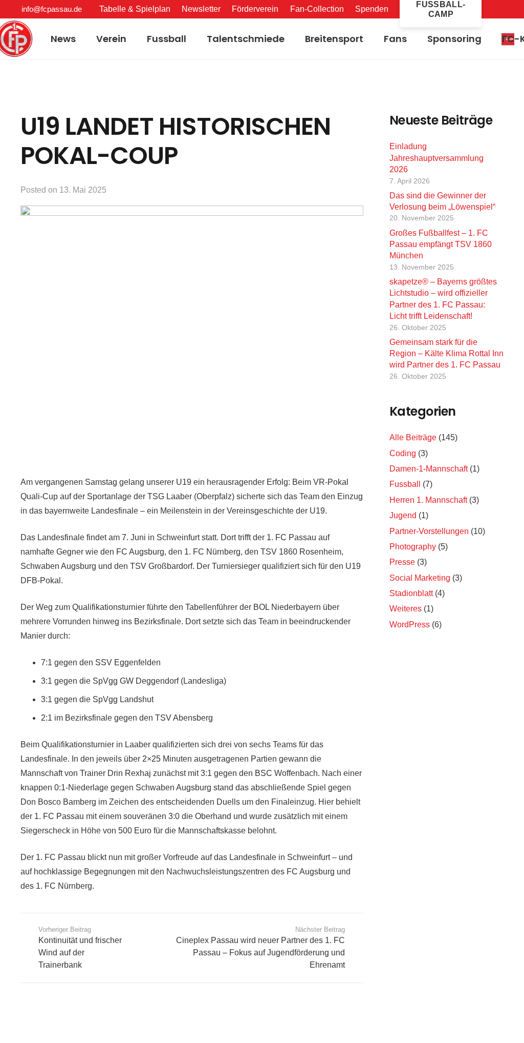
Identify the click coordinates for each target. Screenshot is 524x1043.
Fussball (405, 484)
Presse (402, 562)
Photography (412, 546)
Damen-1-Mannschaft (428, 468)
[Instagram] (519, 9)
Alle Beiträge (412, 437)
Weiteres (405, 608)
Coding (402, 453)
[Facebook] (502, 8)
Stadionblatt (411, 593)
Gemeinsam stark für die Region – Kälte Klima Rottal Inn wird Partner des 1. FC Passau (446, 354)
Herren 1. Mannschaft (428, 500)
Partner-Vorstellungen (429, 531)
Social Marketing (419, 578)
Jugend (403, 515)
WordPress (409, 624)
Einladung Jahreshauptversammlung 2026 (436, 158)
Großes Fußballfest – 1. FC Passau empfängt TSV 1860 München (440, 244)
